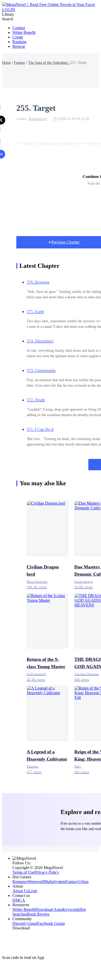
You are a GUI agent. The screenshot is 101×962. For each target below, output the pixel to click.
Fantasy (19, 63)
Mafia (49, 881)
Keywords (71, 909)
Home (6, 63)
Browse (18, 46)
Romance (20, 881)
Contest (18, 28)
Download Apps (48, 909)
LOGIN (8, 9)
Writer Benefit (23, 32)
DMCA (18, 900)
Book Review (38, 914)
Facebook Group (51, 923)
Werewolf (36, 881)
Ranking (19, 42)
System (60, 881)
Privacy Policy (47, 872)
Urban (83, 881)
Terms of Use (23, 872)
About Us (20, 891)
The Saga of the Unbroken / (49, 63)
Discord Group (24, 923)
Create (17, 37)
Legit (32, 891)
